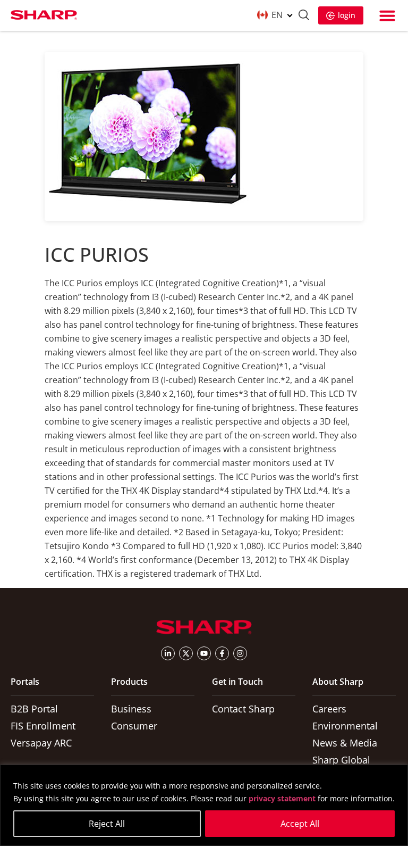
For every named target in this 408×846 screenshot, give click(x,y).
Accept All (299, 824)
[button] (387, 15)
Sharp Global (341, 759)
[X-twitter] (186, 653)
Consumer (134, 725)
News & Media (344, 742)
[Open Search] (304, 16)
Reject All (107, 824)
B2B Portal (34, 708)
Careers (329, 708)
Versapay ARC (41, 742)
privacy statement (282, 798)
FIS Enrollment (43, 725)
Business (131, 708)
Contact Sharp (243, 708)
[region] (204, 805)
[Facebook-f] (222, 653)
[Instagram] (240, 653)
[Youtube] (204, 653)
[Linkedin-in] (168, 653)
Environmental (345, 725)
